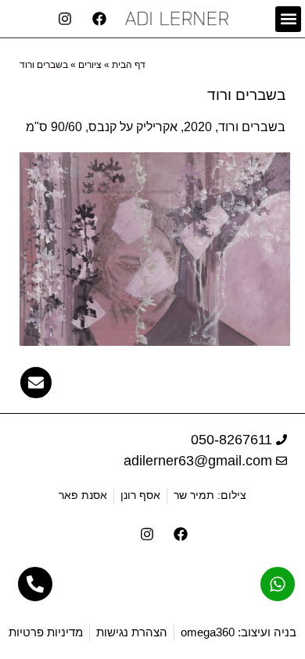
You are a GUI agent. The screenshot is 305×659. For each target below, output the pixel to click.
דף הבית (128, 64)
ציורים (90, 64)
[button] (288, 19)
